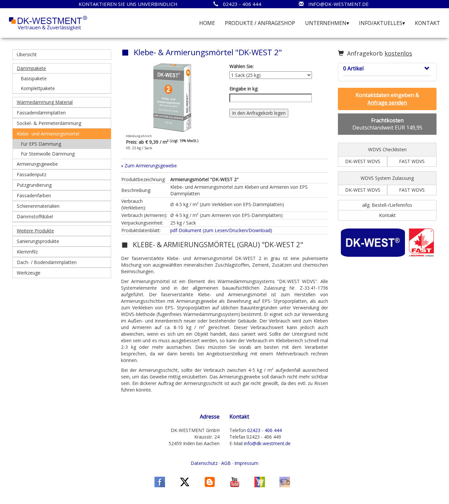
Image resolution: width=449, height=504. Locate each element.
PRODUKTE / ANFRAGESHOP (260, 23)
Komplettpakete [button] (38, 88)
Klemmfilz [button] (27, 252)
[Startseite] (48, 22)
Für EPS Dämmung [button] (41, 144)
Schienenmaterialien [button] (38, 206)
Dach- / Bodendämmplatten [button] (47, 262)
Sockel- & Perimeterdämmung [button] (49, 123)
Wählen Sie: (241, 66)
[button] (61, 68)
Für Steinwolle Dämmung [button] (48, 154)
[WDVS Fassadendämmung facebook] (159, 481)
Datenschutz (204, 463)
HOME (207, 23)
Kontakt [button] (387, 215)
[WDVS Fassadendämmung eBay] (259, 481)
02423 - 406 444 (264, 430)
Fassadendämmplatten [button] (41, 112)
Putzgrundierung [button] (34, 185)
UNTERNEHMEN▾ (327, 23)
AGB (226, 463)
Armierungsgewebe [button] (37, 164)
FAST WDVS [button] (412, 161)
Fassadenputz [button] (31, 174)
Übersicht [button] (27, 54)
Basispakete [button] (34, 78)
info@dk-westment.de (267, 443)
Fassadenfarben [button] (34, 195)
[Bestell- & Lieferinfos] (284, 481)
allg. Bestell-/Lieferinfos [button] (387, 205)
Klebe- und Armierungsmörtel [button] (48, 134)
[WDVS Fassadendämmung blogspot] (209, 481)
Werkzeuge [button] (28, 273)
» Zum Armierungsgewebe (149, 165)
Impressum (246, 463)
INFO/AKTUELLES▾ (382, 23)
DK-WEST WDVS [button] (362, 161)
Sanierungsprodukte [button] (38, 241)
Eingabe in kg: (243, 88)
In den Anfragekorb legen (259, 113)
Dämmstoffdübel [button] (35, 216)
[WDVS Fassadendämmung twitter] (184, 481)
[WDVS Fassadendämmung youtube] (234, 481)
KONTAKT (427, 23)
